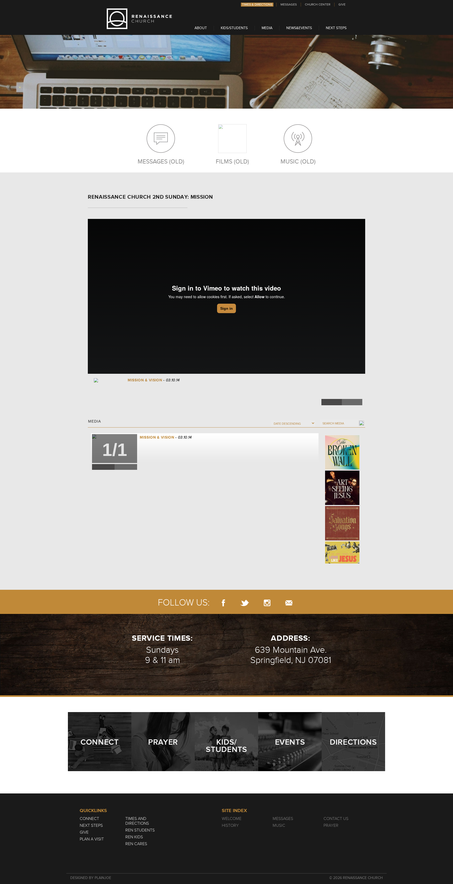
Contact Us (335, 818)
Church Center (317, 5)
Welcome (231, 818)
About (201, 28)
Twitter (352, 402)
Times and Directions (137, 821)
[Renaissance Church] (139, 27)
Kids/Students (234, 28)
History (230, 825)
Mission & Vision (157, 437)
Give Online (342, 392)
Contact (289, 602)
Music (279, 825)
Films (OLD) (232, 161)
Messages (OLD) (161, 161)
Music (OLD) (298, 161)
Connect (89, 818)
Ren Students (140, 830)
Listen (342, 382)
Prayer (330, 825)
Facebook (331, 402)
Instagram (267, 602)
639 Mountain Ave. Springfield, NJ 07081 (290, 655)
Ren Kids (134, 837)
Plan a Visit (92, 839)
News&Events (299, 28)
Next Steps (336, 28)
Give (342, 5)
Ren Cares (136, 843)
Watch (327, 382)
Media (267, 28)
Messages (289, 5)
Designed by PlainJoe (90, 878)
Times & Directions (257, 5)
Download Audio (328, 392)
